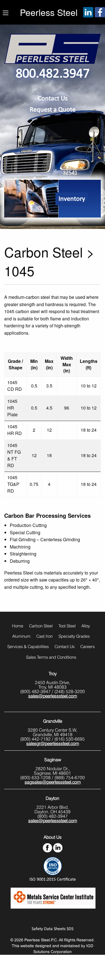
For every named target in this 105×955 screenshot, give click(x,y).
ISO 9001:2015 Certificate (52, 879)
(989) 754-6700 (69, 777)
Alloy (85, 625)
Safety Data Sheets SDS (52, 929)
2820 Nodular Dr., (53, 768)
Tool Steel (67, 625)
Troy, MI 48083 (52, 687)
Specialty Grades (74, 636)
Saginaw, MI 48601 (52, 773)
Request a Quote (53, 110)
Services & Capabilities (28, 646)
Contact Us (52, 98)
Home (17, 625)
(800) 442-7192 (35, 739)
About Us (53, 837)
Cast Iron (44, 636)
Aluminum (21, 636)
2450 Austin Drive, (52, 682)
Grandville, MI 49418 (53, 734)
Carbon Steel (41, 625)
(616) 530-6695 (69, 739)
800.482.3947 (53, 74)
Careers (87, 646)
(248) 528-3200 (69, 691)
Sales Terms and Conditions (51, 657)
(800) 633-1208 (35, 777)
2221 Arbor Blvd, (52, 807)
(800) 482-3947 (35, 691)
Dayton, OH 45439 (52, 811)
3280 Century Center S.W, (52, 730)
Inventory (72, 199)
